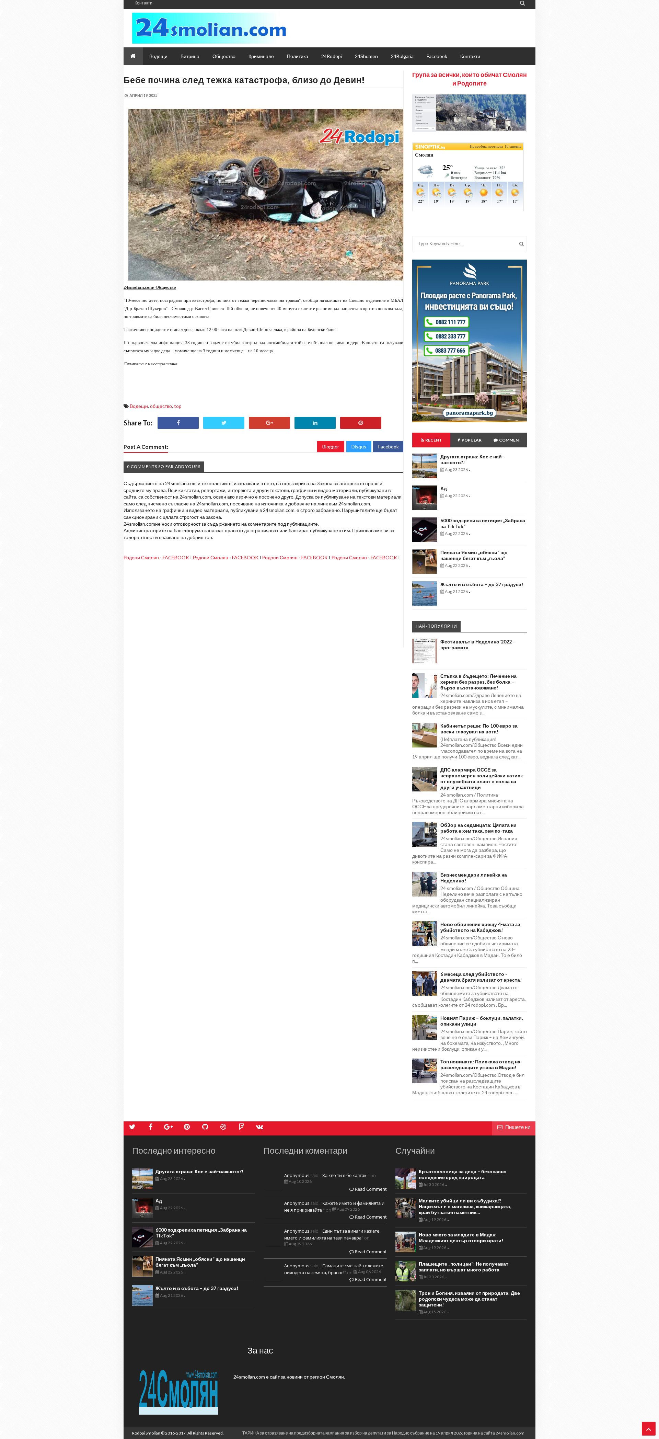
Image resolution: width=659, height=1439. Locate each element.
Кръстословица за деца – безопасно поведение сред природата (463, 1174)
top (178, 406)
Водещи (139, 406)
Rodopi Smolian (146, 1433)
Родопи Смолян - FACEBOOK (156, 557)
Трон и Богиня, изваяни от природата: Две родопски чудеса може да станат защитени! (469, 1298)
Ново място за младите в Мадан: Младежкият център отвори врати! (461, 1237)
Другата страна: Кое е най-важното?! (199, 1171)
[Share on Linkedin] (315, 423)
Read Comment (370, 1189)
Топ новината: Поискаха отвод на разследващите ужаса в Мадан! (480, 1064)
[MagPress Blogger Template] (209, 28)
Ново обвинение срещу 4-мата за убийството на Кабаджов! (480, 927)
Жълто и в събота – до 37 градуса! (481, 584)
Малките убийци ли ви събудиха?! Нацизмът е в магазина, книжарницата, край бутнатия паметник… (465, 1206)
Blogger (330, 446)
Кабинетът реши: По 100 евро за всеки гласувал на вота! (479, 728)
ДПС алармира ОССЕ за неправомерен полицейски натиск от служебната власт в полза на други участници (481, 778)
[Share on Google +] (269, 423)
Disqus (358, 446)
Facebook (388, 446)
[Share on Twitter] (223, 423)
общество (161, 406)
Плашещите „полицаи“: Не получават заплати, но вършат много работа (463, 1266)
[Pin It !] (360, 423)
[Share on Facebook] (178, 423)
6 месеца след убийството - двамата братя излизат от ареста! (481, 977)
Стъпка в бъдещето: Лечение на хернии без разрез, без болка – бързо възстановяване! (478, 681)
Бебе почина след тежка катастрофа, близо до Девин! (244, 80)
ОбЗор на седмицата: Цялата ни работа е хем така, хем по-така (478, 828)
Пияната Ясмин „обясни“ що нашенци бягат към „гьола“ (474, 555)
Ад (443, 488)
